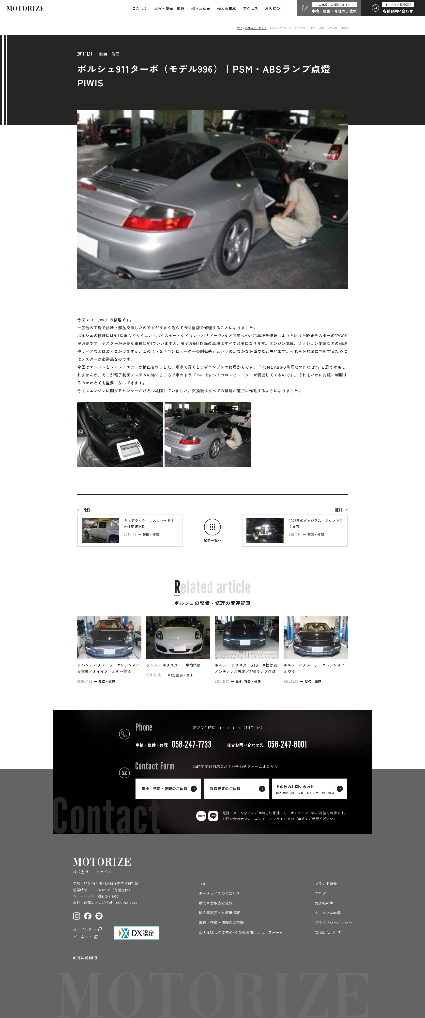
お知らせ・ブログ (255, 28)
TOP (239, 28)
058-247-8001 (109, 896)
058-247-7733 (126, 902)
